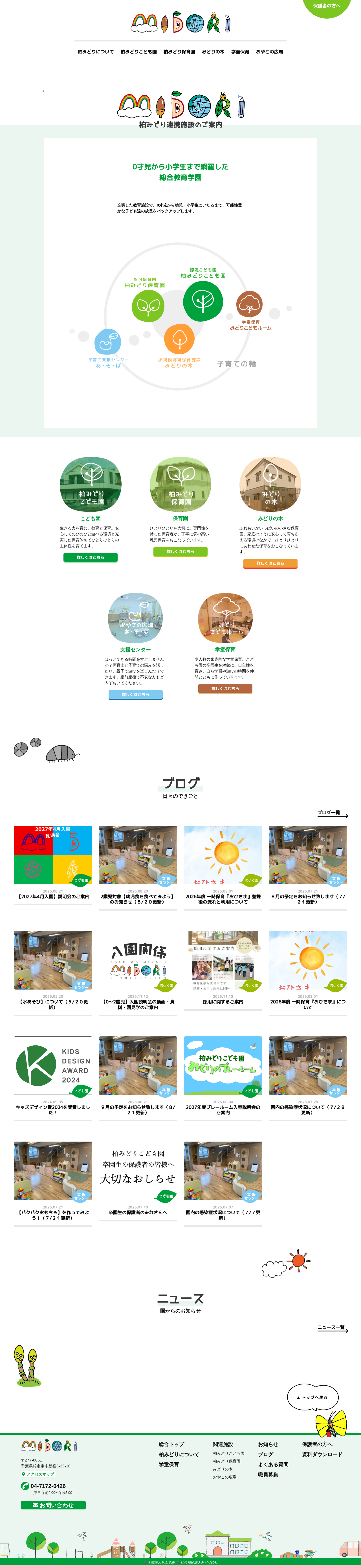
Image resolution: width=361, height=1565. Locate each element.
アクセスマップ (40, 1474)
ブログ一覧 (329, 812)
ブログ (265, 1454)
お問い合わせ (57, 1505)
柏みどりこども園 (139, 52)
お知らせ (268, 1444)
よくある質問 (273, 1464)
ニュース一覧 (331, 1327)
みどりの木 (213, 52)
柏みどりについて (96, 52)
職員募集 (268, 1475)
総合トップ (171, 1444)
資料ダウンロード (322, 1454)
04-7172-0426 (48, 1486)
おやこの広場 (269, 52)
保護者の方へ (326, 6)
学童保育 (240, 52)
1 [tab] (43, 91)
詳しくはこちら (90, 557)
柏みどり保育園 (179, 52)
